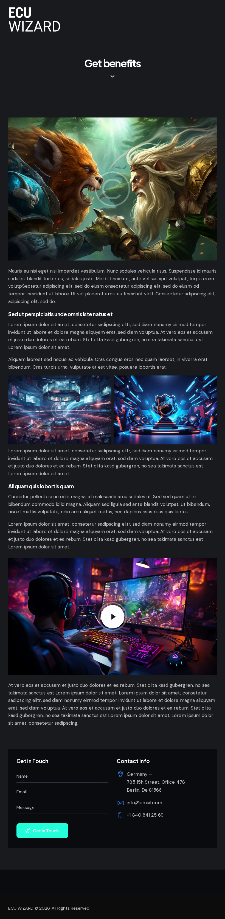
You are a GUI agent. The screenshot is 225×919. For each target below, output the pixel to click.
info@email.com (144, 803)
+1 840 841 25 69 (145, 815)
